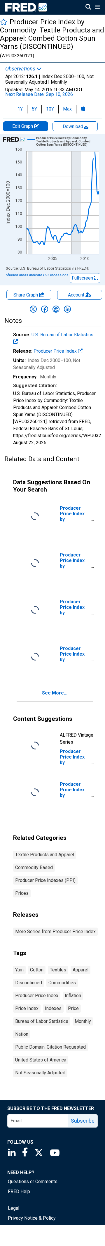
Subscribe (82, 1121)
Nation (21, 1034)
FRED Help (19, 1191)
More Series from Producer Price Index (55, 931)
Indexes (53, 1008)
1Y (20, 109)
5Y (34, 109)
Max (67, 109)
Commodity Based (34, 867)
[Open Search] (88, 8)
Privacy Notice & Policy (32, 1218)
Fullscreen (83, 278)
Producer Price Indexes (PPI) (45, 880)
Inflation (73, 995)
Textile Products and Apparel (44, 854)
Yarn (19, 970)
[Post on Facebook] (44, 309)
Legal (13, 1208)
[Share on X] (33, 309)
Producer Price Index (56, 351)
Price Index (26, 1008)
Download (73, 126)
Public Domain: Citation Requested (50, 1047)
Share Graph (26, 295)
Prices (22, 893)
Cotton (36, 970)
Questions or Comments (32, 1181)
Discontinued (28, 982)
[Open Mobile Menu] (97, 8)
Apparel (80, 970)
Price (73, 1008)
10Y (50, 109)
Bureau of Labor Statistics (41, 1021)
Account (76, 295)
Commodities (62, 982)
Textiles (58, 970)
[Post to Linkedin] (67, 309)
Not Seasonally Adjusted (40, 1073)
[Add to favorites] (3, 21)
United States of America (40, 1060)
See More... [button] (54, 693)
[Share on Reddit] (56, 309)
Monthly (83, 1021)
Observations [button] (20, 68)
